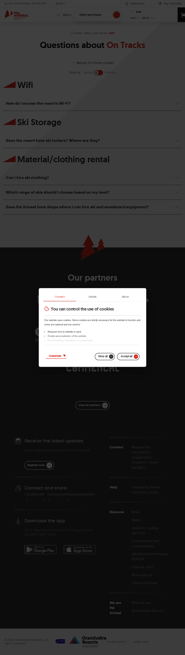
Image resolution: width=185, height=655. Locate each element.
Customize (55, 356)
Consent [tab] (60, 296)
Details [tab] (92, 296)
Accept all (126, 356)
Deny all (103, 356)
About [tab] (125, 296)
